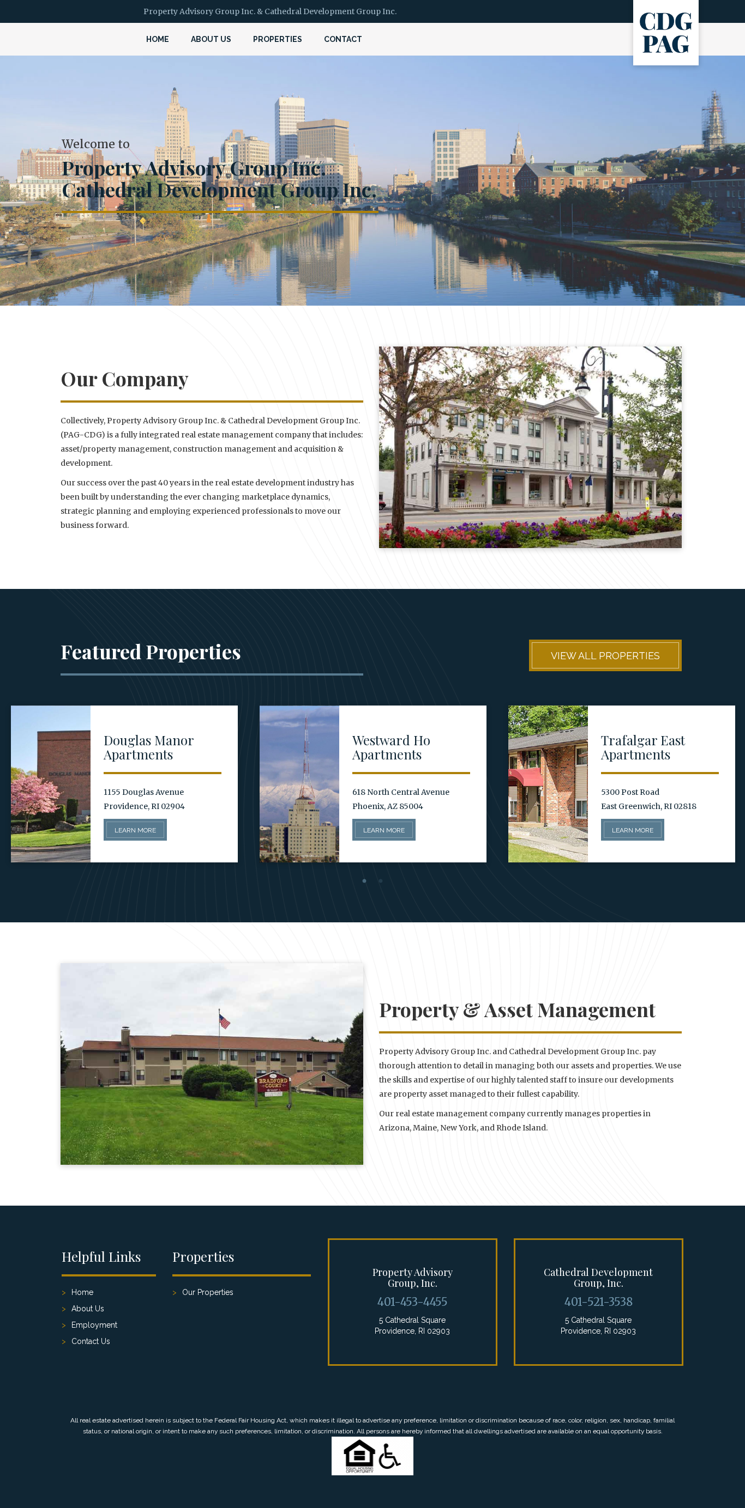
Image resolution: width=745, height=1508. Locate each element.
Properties (277, 39)
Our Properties (207, 1292)
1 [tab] (364, 881)
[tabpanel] (124, 784)
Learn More (135, 830)
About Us (211, 39)
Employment (94, 1325)
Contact (343, 39)
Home (157, 39)
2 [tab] (380, 881)
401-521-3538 (598, 1302)
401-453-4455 (412, 1302)
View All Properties (605, 655)
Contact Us (90, 1341)
